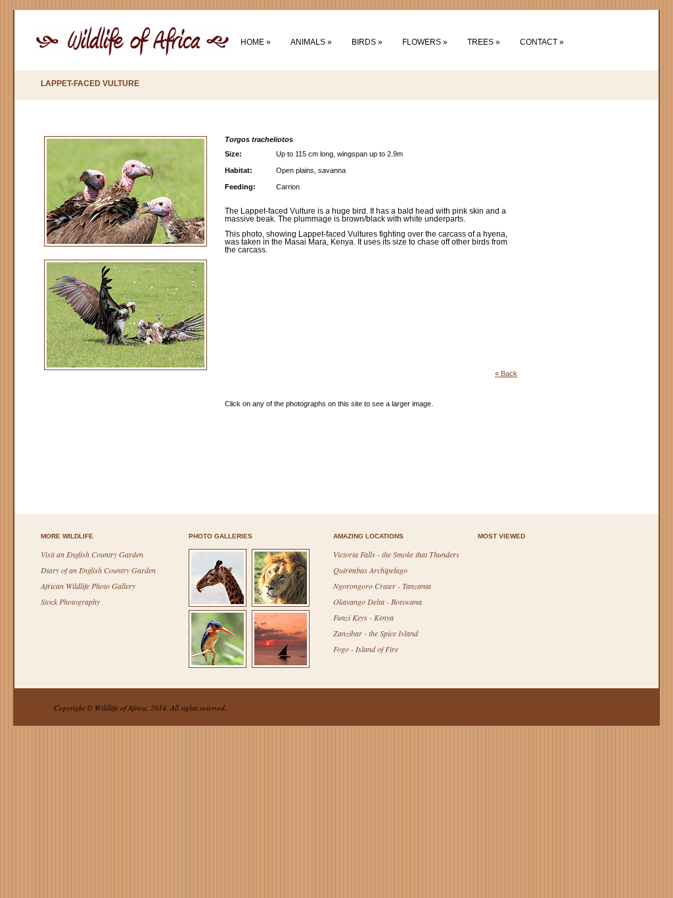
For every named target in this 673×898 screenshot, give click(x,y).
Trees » (483, 42)
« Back (506, 373)
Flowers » (425, 42)
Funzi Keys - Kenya (363, 617)
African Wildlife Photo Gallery (88, 585)
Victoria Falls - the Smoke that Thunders (396, 554)
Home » (256, 42)
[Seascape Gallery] (282, 666)
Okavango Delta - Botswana (377, 601)
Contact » (542, 42)
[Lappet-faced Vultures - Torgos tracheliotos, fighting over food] (130, 381)
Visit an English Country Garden (92, 554)
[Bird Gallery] (219, 666)
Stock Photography (70, 601)
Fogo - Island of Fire (365, 649)
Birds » (367, 42)
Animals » (311, 42)
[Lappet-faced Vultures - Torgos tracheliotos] (130, 257)
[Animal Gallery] (219, 605)
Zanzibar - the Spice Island (375, 633)
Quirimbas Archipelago (370, 570)
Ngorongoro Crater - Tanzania (382, 585)
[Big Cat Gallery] (282, 605)
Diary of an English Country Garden (98, 570)
